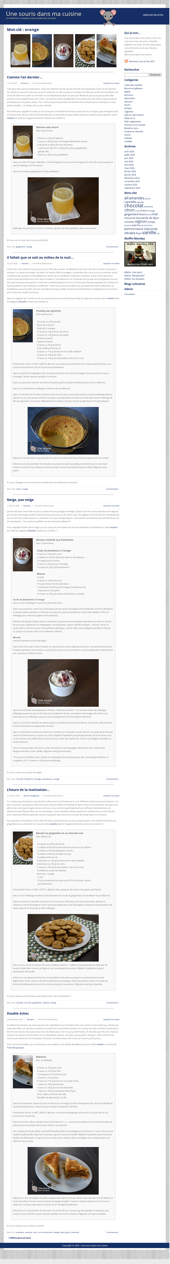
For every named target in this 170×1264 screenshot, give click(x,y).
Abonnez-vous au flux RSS (141, 61)
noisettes (129, 221)
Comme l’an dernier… (24, 77)
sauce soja (142, 229)
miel (35, 1232)
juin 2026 (128, 158)
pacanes (127, 225)
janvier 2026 (130, 174)
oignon (141, 221)
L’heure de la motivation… (28, 789)
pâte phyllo (65, 1232)
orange (29, 246)
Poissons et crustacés (134, 124)
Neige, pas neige (20, 499)
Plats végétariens (132, 121)
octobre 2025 (130, 184)
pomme (129, 229)
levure (143, 214)
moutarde (129, 218)
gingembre (20, 246)
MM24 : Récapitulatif (134, 275)
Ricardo (22, 301)
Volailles (128, 141)
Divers (127, 104)
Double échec (18, 1013)
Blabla (127, 91)
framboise (28, 779)
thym (139, 233)
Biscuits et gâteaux (32, 795)
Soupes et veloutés (133, 131)
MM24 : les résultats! (134, 278)
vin (158, 233)
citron (18, 489)
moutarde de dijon (147, 218)
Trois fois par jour (15, 1047)
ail (126, 198)
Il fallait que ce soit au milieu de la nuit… (40, 257)
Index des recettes (153, 15)
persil (143, 225)
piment (149, 225)
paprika (136, 225)
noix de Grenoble (45, 1232)
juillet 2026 (129, 154)
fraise (143, 210)
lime (149, 214)
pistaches (75, 1232)
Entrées (128, 108)
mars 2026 (129, 168)
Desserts (25, 263)
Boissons (25, 83)
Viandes (128, 138)
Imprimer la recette (111, 83)
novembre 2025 (132, 181)
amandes (20, 1232)
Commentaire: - (112, 246)
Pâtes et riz (129, 118)
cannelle (19, 1002)
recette (10, 117)
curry (137, 210)
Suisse (127, 134)
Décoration (129, 98)
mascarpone (47, 779)
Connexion (129, 294)
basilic (147, 198)
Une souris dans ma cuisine (43, 14)
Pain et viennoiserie (134, 114)
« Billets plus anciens (19, 1237)
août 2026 (129, 151)
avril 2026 (129, 164)
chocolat (19, 779)
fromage (37, 779)
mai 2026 (128, 161)
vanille (149, 232)
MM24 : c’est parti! (133, 272)
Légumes (128, 111)
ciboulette (148, 206)
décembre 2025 (131, 177)
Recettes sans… (131, 128)
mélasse (45, 1002)
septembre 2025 (132, 187)
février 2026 (130, 171)
